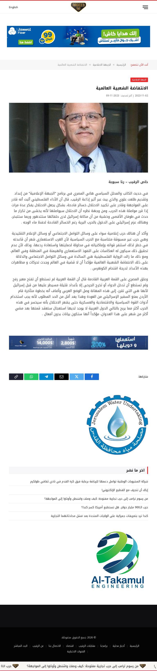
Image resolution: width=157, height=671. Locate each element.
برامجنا (104, 645)
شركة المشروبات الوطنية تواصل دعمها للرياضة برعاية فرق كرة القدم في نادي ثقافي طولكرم (89, 481)
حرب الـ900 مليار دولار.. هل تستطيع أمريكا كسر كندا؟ (114, 507)
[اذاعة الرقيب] (78, 7)
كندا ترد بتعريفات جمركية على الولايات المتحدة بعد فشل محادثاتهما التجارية (99, 516)
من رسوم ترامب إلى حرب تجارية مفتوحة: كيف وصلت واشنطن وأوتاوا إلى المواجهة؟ (96, 499)
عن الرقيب (38, 645)
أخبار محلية (119, 645)
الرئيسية (134, 645)
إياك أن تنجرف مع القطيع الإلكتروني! (125, 490)
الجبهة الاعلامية (139, 80)
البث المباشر (20, 645)
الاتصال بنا (55, 645)
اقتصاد (70, 645)
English (13, 7)
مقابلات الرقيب (87, 645)
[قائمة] (145, 7)
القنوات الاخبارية (76, 651)
